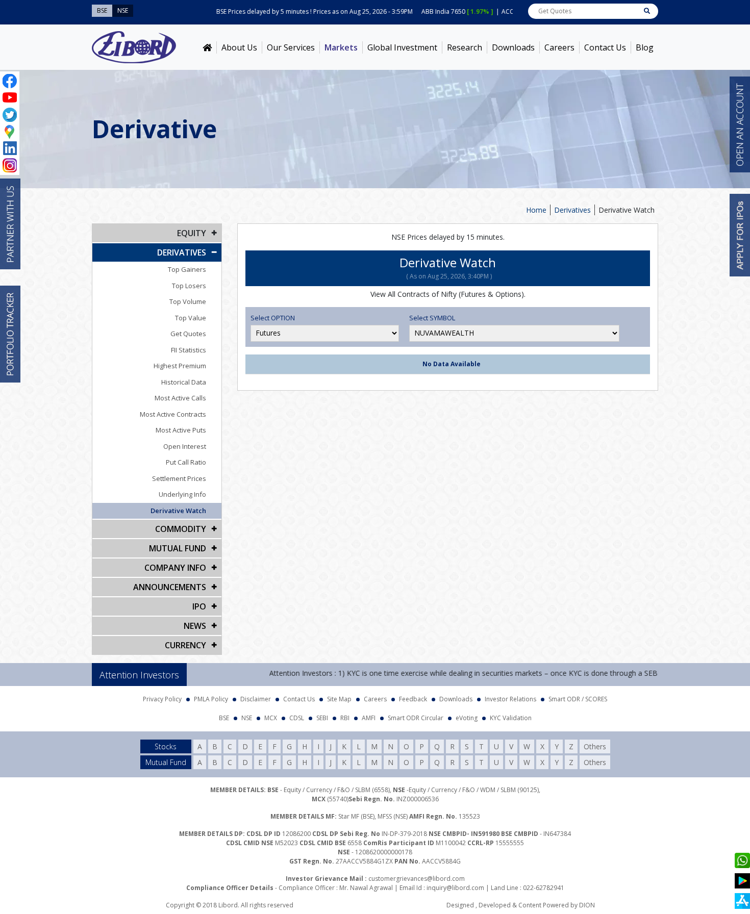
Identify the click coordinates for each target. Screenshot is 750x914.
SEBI (322, 718)
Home (536, 210)
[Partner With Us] (10, 224)
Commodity (180, 529)
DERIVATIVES (181, 252)
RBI (344, 718)
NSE (246, 718)
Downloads (513, 47)
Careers (559, 47)
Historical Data (183, 382)
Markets (341, 47)
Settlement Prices (179, 478)
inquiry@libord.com (455, 887)
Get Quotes (188, 333)
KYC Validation (511, 718)
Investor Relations (510, 699)
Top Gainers (187, 269)
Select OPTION (273, 317)
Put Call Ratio (186, 462)
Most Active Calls (180, 397)
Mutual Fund (177, 548)
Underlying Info (182, 494)
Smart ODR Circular (415, 718)
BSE (224, 718)
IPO (199, 606)
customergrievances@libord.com (416, 878)
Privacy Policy (162, 699)
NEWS (195, 625)
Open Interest (184, 446)
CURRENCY (185, 645)
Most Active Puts (181, 430)
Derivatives (572, 210)
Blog (645, 47)
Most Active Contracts (173, 414)
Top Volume (187, 301)
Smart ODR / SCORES (577, 699)
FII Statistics (188, 349)
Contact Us (605, 47)
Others (595, 746)
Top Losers (189, 285)
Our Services (291, 47)
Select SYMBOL (432, 317)
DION (587, 905)
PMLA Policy (211, 699)
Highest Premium (180, 365)
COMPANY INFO (175, 567)
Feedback (413, 699)
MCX (270, 718)
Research (464, 47)
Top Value (190, 317)
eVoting (467, 718)
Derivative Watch (178, 510)
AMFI (369, 718)
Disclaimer (255, 699)
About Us (239, 47)
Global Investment (402, 47)
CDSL (296, 718)
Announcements (169, 587)
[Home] (207, 47)
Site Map (339, 699)
